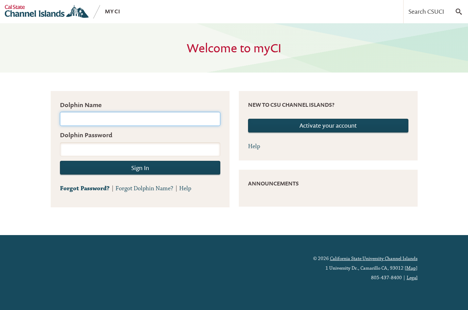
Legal (412, 278)
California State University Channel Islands (374, 259)
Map (411, 268)
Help (185, 188)
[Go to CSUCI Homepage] (47, 11)
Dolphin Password (86, 135)
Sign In (140, 168)
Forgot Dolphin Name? (144, 188)
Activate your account (328, 125)
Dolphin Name (81, 105)
